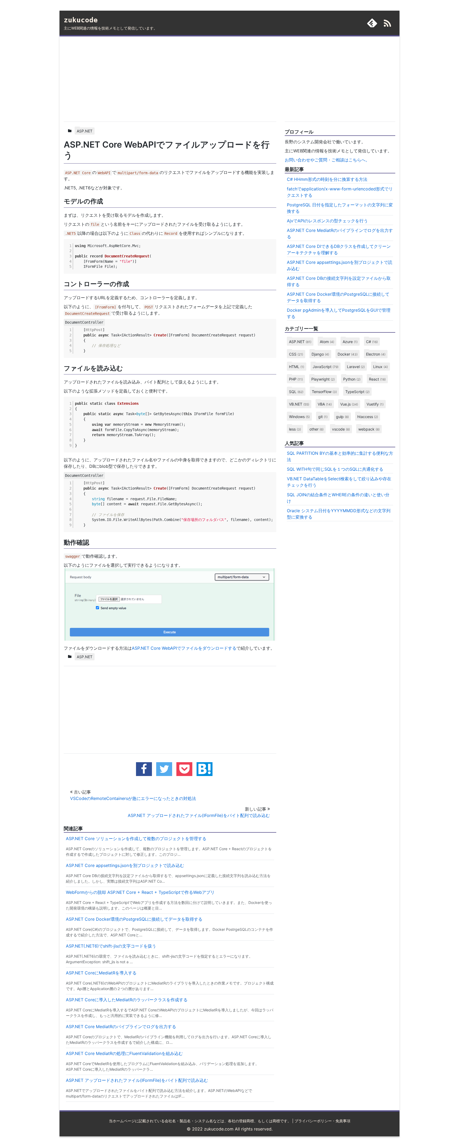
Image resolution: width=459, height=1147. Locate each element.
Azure (350, 341)
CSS (296, 354)
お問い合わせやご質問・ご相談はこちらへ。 (327, 159)
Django (320, 354)
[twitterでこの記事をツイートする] (164, 769)
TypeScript (357, 391)
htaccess (367, 416)
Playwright (323, 379)
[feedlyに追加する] (372, 23)
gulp (342, 416)
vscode (341, 429)
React (377, 379)
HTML (296, 366)
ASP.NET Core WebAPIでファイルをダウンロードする (184, 648)
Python (351, 379)
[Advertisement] (170, 78)
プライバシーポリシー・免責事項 (322, 1121)
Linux (380, 366)
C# (372, 341)
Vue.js (349, 404)
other (316, 429)
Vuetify (375, 404)
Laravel (356, 366)
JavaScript (325, 366)
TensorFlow (324, 391)
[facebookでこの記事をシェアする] (144, 769)
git (323, 416)
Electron (375, 354)
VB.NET (299, 404)
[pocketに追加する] (184, 769)
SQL (296, 391)
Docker (348, 354)
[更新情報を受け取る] (387, 24)
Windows (299, 416)
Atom (327, 341)
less (295, 429)
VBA (325, 404)
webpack (369, 429)
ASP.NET (84, 131)
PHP (296, 379)
